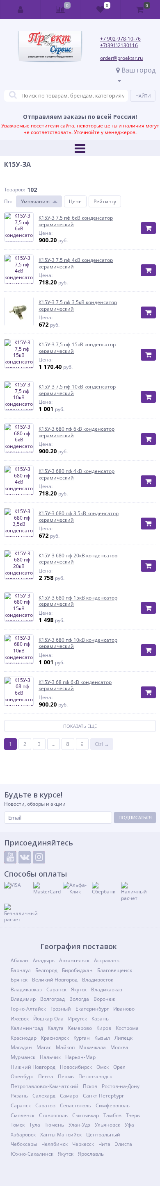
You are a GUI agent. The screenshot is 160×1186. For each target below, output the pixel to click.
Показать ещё (80, 726)
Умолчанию (35, 201)
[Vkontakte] (24, 857)
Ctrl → (102, 744)
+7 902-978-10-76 (120, 38)
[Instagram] (39, 857)
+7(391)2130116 (119, 45)
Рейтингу (105, 201)
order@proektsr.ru (121, 58)
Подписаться (135, 817)
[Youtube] (10, 857)
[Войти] (20, 9)
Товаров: (14, 189)
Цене (75, 201)
